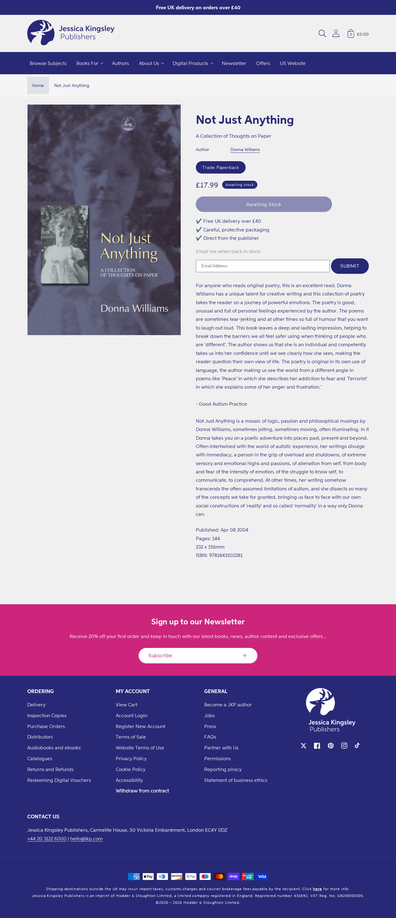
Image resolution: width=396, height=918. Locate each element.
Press (210, 726)
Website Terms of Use (140, 747)
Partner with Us (221, 747)
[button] (322, 33)
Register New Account (140, 726)
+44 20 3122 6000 (47, 838)
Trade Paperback (220, 167)
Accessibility (129, 780)
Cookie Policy (130, 769)
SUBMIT (349, 266)
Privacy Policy (131, 758)
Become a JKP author (228, 704)
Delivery (36, 704)
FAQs (210, 736)
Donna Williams (245, 149)
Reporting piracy (223, 769)
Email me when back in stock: (228, 251)
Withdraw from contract (142, 790)
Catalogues (39, 758)
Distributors (40, 736)
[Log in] (336, 33)
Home (38, 85)
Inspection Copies (47, 715)
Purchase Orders (46, 726)
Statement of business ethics (235, 780)
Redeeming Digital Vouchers (59, 780)
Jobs (209, 715)
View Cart (126, 704)
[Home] (70, 33)
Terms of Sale (131, 736)
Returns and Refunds (50, 769)
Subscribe (160, 655)
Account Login (131, 715)
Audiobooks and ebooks (54, 747)
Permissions (217, 758)
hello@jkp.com (86, 838)
